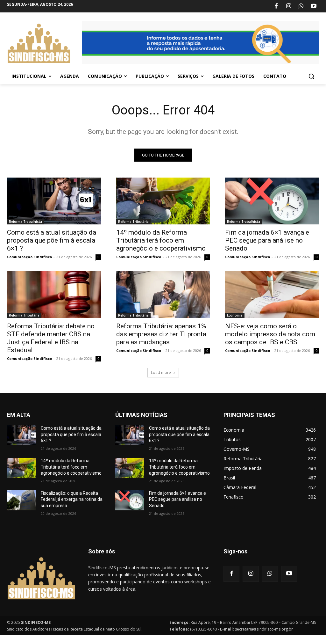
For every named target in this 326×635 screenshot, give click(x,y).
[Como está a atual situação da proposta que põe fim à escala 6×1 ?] (54, 201)
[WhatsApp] (301, 6)
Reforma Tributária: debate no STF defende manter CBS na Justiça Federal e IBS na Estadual (51, 338)
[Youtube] (313, 6)
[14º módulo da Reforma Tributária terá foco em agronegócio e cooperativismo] (163, 201)
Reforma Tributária (133, 221)
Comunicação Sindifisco (29, 256)
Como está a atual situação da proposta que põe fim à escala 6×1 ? (51, 240)
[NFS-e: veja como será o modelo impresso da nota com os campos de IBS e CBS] (272, 294)
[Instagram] (288, 6)
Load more (161, 372)
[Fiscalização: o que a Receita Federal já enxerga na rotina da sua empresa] (21, 500)
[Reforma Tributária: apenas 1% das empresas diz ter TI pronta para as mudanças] (163, 294)
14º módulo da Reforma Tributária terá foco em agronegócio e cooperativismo (161, 240)
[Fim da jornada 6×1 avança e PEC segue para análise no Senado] (272, 201)
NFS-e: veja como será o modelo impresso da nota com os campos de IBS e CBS (270, 334)
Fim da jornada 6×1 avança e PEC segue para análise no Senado (267, 240)
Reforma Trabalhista (25, 221)
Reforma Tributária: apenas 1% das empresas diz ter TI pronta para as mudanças (161, 334)
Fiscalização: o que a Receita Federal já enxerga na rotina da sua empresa (72, 499)
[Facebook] (276, 6)
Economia (235, 315)
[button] (311, 76)
